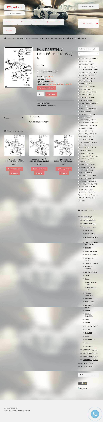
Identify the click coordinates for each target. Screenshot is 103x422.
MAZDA (48, 79)
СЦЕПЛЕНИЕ (89, 346)
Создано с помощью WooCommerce (17, 410)
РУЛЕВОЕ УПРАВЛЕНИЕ (89, 294)
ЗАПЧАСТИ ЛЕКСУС (86, 367)
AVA (82, 70)
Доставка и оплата (54, 22)
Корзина (9, 30)
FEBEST (83, 97)
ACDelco (95, 58)
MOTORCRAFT (85, 156)
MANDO (94, 142)
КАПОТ (87, 319)
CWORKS (89, 81)
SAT (82, 184)
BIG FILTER (84, 72)
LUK (92, 136)
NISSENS (92, 164)
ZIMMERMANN (91, 198)
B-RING (89, 70)
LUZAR (83, 139)
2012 (66, 84)
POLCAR (83, 175)
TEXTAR (83, 192)
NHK (82, 161)
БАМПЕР (87, 310)
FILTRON (83, 100)
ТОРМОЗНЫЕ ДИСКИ (91, 272)
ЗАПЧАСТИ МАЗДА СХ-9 (90, 356)
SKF (96, 184)
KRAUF (90, 131)
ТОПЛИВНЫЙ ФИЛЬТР (89, 306)
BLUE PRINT (93, 72)
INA (82, 117)
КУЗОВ (87, 343)
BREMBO (92, 75)
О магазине (10, 22)
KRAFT (82, 131)
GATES (91, 106)
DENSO (92, 86)
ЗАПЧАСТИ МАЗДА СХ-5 (90, 350)
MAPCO (90, 145)
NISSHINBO (84, 167)
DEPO (83, 89)
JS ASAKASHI (84, 122)
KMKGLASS (84, 125)
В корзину (51, 94)
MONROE (83, 153)
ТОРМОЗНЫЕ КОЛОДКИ (89, 268)
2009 (54, 84)
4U (82, 58)
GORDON (83, 108)
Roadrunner (92, 175)
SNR (82, 186)
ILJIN (94, 114)
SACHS (83, 178)
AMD (92, 64)
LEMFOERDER (93, 133)
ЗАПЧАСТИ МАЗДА (18, 38)
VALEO (95, 195)
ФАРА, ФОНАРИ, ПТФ (91, 326)
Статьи (37, 22)
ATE (95, 67)
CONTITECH (91, 78)
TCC (91, 189)
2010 (58, 84)
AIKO (91, 61)
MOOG (51, 82)
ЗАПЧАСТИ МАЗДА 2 (89, 220)
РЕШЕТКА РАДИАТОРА (89, 315)
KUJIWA (83, 133)
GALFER (83, 106)
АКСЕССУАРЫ (89, 230)
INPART (89, 117)
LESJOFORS (84, 136)
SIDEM (89, 184)
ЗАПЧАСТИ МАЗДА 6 (32, 38)
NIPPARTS (83, 164)
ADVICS (83, 61)
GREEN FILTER (93, 108)
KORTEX (83, 128)
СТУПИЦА (88, 248)
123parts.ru (14, 7)
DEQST (90, 89)
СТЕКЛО (87, 329)
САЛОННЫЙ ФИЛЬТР (91, 263)
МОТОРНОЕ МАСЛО (91, 251)
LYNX (90, 139)
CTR (82, 81)
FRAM (91, 100)
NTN (82, 173)
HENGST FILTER (85, 114)
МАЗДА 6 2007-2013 (51, 38)
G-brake (95, 103)
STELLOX (83, 189)
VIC (82, 198)
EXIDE (91, 95)
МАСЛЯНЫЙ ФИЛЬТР (91, 254)
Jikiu (93, 120)
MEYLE (82, 150)
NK (93, 167)
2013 (70, 84)
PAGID (89, 173)
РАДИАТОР (88, 333)
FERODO (91, 97)
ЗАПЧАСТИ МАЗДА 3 (89, 223)
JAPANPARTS (84, 120)
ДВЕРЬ (87, 336)
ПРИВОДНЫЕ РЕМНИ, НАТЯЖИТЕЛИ (91, 243)
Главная (9, 38)
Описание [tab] (7, 118)
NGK (92, 159)
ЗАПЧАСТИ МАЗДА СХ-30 (90, 360)
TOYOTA (91, 192)
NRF (91, 170)
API (89, 67)
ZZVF (82, 200)
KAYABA (95, 122)
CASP (82, 78)
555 (87, 58)
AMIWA (83, 67)
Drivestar (83, 92)
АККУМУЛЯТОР (89, 339)
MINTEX (90, 150)
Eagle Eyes (92, 92)
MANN (82, 145)
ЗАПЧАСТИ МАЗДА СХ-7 (90, 353)
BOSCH (83, 75)
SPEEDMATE (90, 186)
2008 (50, 84)
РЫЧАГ (41, 38)
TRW (82, 195)
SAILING (91, 178)
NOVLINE (83, 170)
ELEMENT (83, 95)
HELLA (88, 111)
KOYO (91, 128)
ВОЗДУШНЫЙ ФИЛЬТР (89, 259)
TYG (89, 195)
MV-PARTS (95, 156)
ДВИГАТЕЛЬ (88, 298)
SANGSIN (92, 181)
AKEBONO (84, 64)
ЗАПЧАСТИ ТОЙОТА (86, 363)
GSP (82, 111)
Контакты (24, 22)
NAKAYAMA (84, 159)
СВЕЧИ (87, 275)
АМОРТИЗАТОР (90, 234)
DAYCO (83, 83)
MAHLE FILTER (84, 142)
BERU (96, 70)
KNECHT (93, 125)
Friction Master (85, 103)
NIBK (89, 161)
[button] (30, 50)
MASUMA (83, 147)
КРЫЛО (87, 323)
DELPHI (83, 86)
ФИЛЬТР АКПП (89, 302)
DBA (90, 83)
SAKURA (83, 181)
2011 (62, 84)
